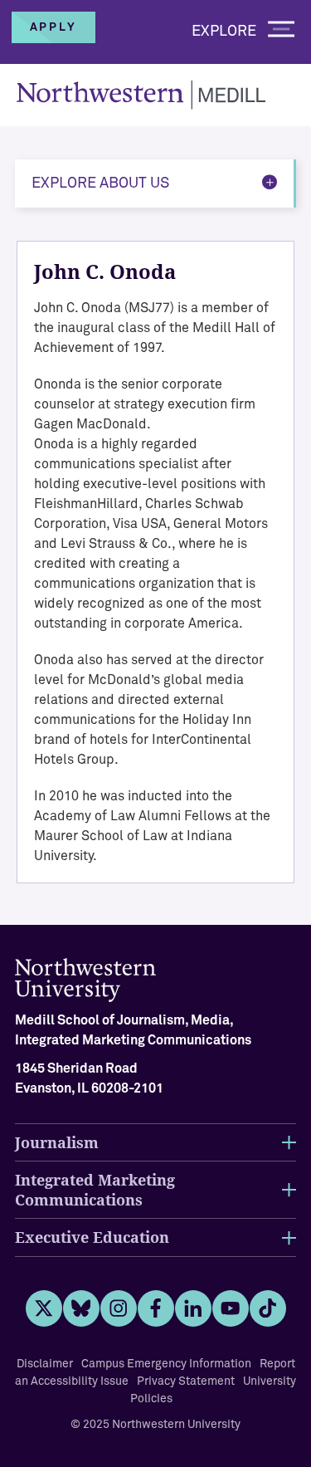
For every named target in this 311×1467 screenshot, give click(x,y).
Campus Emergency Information (166, 1364)
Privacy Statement (186, 1381)
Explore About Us (100, 183)
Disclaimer (45, 1364)
